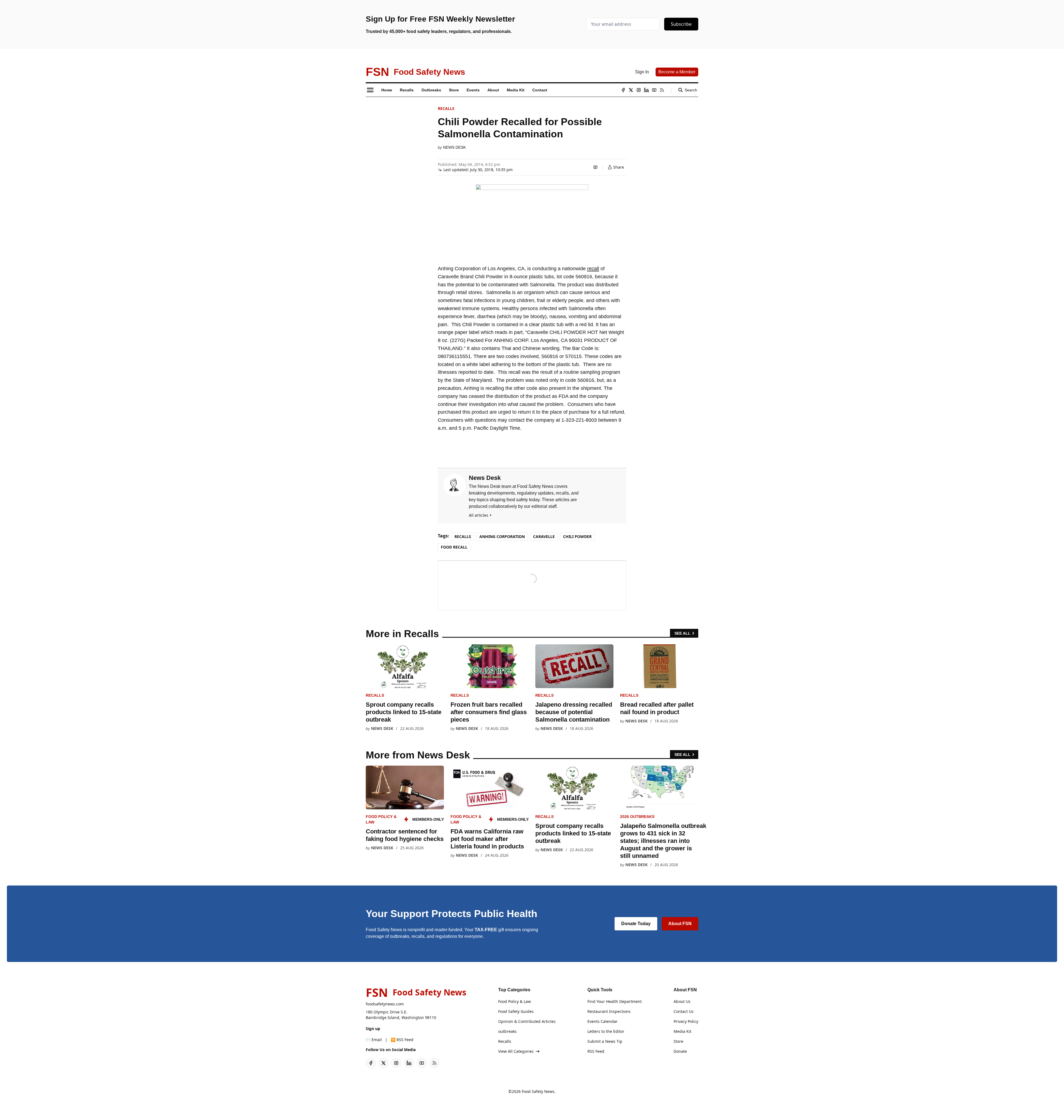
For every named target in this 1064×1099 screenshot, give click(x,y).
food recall (454, 547)
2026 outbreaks (637, 816)
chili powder (577, 536)
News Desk (454, 147)
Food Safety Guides (516, 1011)
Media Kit (682, 1031)
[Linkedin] (646, 89)
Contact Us (684, 1011)
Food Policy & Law (514, 1001)
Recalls (446, 108)
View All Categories (516, 1051)
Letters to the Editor (605, 1031)
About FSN (680, 923)
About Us (682, 1001)
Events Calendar (602, 1021)
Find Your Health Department (614, 1001)
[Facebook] (623, 89)
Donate (680, 1051)
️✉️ (374, 1039)
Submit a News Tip (604, 1041)
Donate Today (636, 923)
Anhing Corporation (502, 536)
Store (678, 1041)
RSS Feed (595, 1051)
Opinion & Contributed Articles (527, 1021)
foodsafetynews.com (385, 1004)
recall (593, 268)
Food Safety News (538, 1091)
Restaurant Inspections (609, 1011)
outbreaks (507, 1031)
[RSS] (661, 89)
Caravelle (544, 536)
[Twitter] (630, 89)
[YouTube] (654, 89)
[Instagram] (638, 89)
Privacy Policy (686, 1021)
